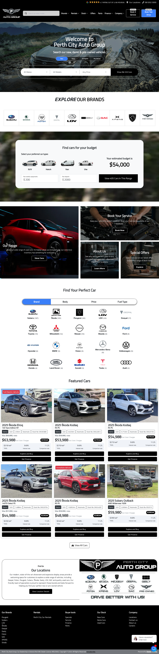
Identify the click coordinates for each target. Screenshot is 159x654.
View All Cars (81, 545)
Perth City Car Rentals (42, 617)
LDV (3, 622)
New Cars (101, 617)
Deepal (4, 628)
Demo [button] (73, 59)
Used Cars (101, 622)
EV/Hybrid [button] (85, 59)
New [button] (61, 59)
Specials (68, 617)
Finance (108, 13)
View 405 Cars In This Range (118, 178)
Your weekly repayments (30, 177)
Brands (64, 13)
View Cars (39, 258)
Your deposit (65, 177)
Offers (92, 13)
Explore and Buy (26, 453)
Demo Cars (101, 620)
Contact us (133, 620)
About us (132, 622)
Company (118, 13)
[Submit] (25, 13)
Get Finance (26, 459)
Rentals (74, 13)
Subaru (4, 620)
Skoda (4, 642)
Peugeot (5, 617)
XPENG (4, 639)
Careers (132, 625)
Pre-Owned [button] (97, 59)
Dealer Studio (152, 652)
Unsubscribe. (91, 651)
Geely (4, 631)
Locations (133, 617)
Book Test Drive (148, 13)
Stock (83, 13)
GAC (3, 636)
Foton (4, 634)
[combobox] (41, 13)
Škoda (4, 625)
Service (68, 620)
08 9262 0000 (150, 2)
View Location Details (40, 591)
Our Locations (134, 2)
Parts (100, 13)
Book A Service (133, 13)
